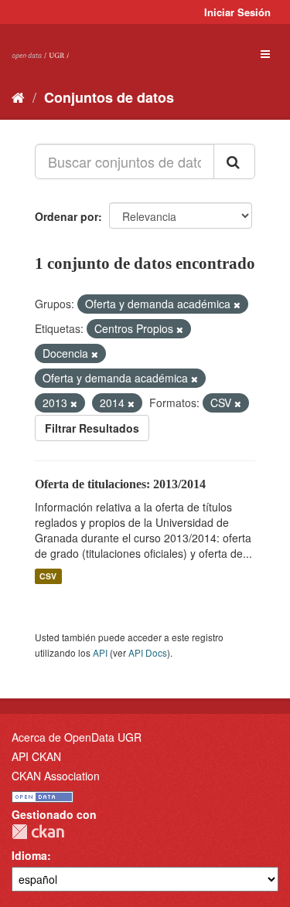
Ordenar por (66, 216)
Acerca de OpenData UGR (77, 737)
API (100, 652)
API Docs (147, 652)
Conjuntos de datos (109, 97)
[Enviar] (234, 161)
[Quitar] (237, 304)
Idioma (29, 855)
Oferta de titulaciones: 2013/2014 (120, 484)
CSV (47, 576)
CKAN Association (56, 775)
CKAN (38, 832)
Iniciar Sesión (237, 12)
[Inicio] (18, 97)
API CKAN (36, 756)
